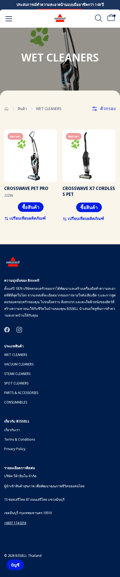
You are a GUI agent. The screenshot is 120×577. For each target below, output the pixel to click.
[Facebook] (7, 329)
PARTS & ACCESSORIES (21, 392)
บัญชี (15, 564)
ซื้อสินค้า (30, 207)
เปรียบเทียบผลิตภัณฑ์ (27, 218)
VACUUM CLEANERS (18, 364)
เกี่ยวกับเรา (12, 430)
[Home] (6, 108)
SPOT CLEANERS (16, 383)
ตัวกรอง (108, 108)
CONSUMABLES (15, 402)
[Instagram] (19, 329)
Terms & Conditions (19, 439)
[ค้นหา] (98, 19)
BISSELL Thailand (28, 555)
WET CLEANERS (15, 354)
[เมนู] (9, 19)
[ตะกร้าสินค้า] (111, 19)
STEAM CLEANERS (17, 373)
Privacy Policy (14, 449)
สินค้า (22, 108)
